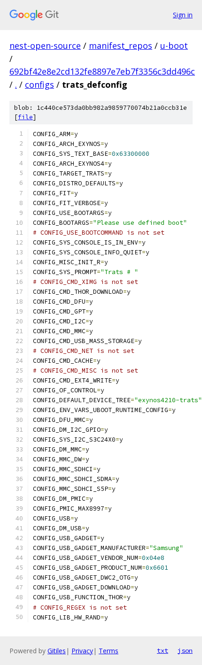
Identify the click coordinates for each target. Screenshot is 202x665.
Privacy (82, 650)
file (25, 117)
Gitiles (56, 650)
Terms (108, 650)
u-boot (174, 45)
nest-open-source (45, 45)
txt (162, 650)
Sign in (183, 14)
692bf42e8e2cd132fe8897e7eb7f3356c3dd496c (102, 71)
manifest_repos (120, 45)
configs (39, 84)
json (185, 650)
